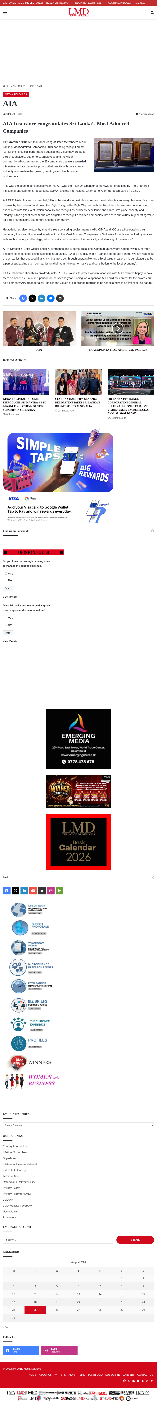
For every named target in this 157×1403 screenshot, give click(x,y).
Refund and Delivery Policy (19, 1182)
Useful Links (10, 1211)
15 (121, 1294)
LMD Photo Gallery (14, 1170)
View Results (10, 597)
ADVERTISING (77, 1374)
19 (57, 1302)
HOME (32, 1374)
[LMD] (79, 12)
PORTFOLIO (95, 1374)
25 (35, 1309)
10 (13, 1294)
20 (78, 1302)
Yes (10, 573)
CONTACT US (145, 1374)
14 (100, 1294)
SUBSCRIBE (112, 1374)
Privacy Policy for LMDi (17, 1193)
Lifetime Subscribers (15, 1152)
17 (13, 1302)
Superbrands (11, 1158)
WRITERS (60, 1374)
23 (143, 1302)
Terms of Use (11, 1176)
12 (57, 1294)
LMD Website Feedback (17, 1205)
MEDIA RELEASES (25, 86)
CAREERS (129, 1374)
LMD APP (8, 1199)
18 (35, 1302)
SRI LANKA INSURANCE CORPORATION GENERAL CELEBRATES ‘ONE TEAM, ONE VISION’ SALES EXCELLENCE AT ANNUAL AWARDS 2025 (129, 406)
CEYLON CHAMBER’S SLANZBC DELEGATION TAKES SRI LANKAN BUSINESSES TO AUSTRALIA (77, 403)
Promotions (10, 1217)
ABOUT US (45, 1374)
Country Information (15, 1146)
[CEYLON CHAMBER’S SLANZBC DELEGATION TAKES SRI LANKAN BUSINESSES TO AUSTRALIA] (78, 382)
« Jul (5, 1327)
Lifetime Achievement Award (20, 1164)
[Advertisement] (78, 55)
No (10, 580)
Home (8, 86)
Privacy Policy (11, 1187)
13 (78, 1294)
